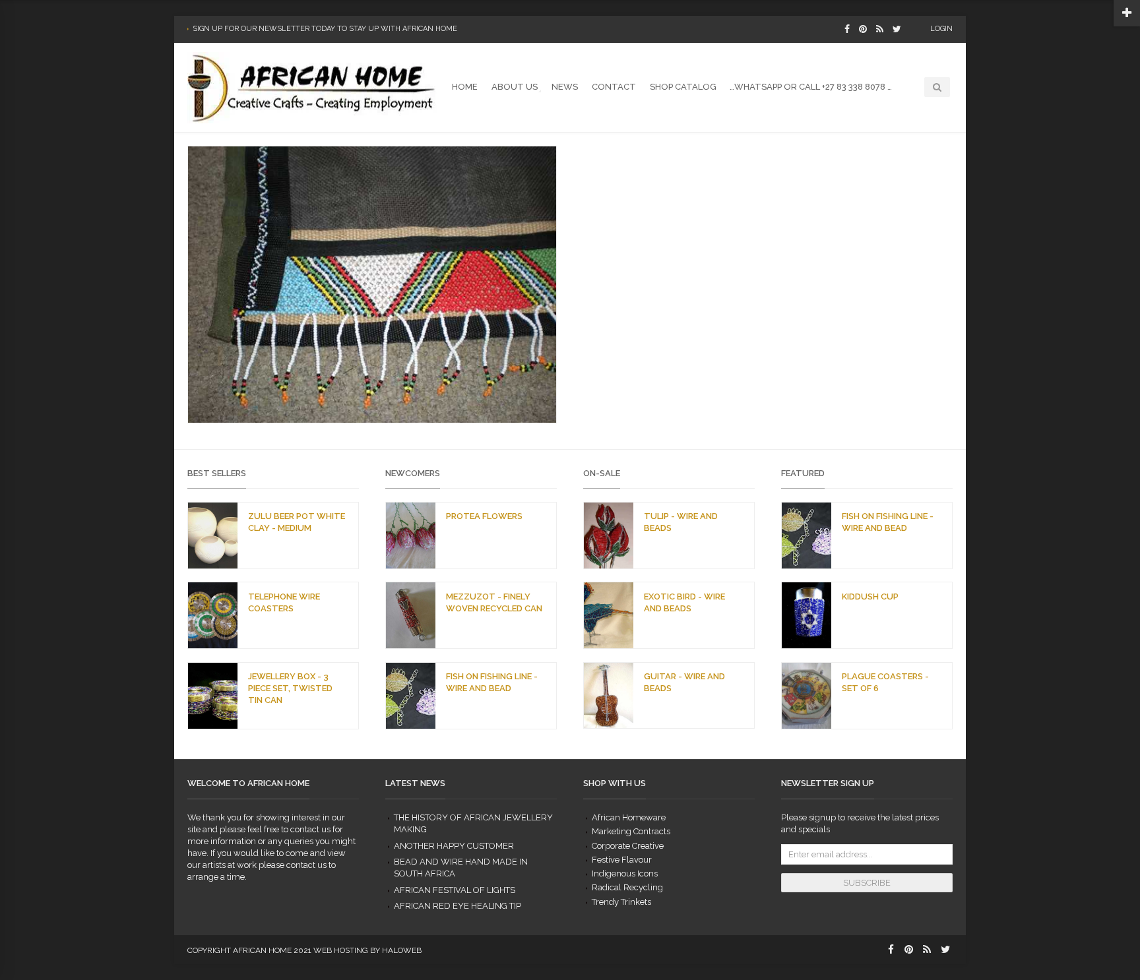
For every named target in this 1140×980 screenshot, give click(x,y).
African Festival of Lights (454, 890)
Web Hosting (340, 950)
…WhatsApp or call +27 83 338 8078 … (811, 87)
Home (465, 87)
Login (941, 28)
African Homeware (629, 817)
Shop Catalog (683, 87)
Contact (614, 87)
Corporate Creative (628, 846)
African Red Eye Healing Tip (457, 906)
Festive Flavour (622, 860)
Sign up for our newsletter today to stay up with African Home (325, 28)
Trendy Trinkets (621, 902)
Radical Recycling (627, 887)
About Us (514, 87)
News (565, 87)
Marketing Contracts (631, 831)
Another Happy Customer (454, 846)
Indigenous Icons (625, 873)
